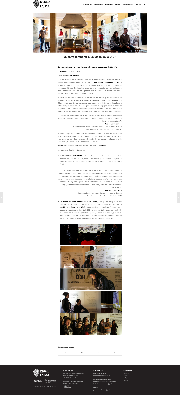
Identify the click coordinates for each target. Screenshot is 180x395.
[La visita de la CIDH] (90, 33)
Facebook (126, 373)
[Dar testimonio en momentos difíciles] (178, 197)
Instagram (126, 378)
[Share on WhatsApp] (98, 352)
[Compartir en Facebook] (66, 352)
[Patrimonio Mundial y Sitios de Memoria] (1, 197)
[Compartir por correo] (114, 352)
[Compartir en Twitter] (82, 352)
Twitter (125, 375)
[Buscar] (145, 4)
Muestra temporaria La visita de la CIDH (90, 57)
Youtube (125, 380)
